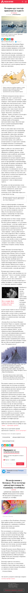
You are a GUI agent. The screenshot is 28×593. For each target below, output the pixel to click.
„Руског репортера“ (20, 430)
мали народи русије (8, 441)
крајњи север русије (19, 437)
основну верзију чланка (8, 578)
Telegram (19, 41)
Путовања (14, 13)
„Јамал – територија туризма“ (10, 425)
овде (15, 585)
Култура (13, 490)
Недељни (7, 459)
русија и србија (7, 571)
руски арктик (6, 437)
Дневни (13, 459)
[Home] (2, 2)
